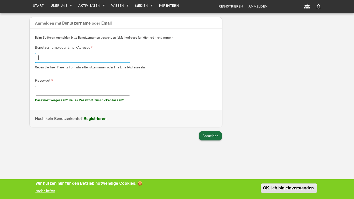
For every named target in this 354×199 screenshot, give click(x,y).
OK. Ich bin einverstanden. (289, 188)
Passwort (44, 80)
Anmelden (258, 6)
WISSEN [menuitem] (116, 6)
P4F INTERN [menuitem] (169, 5)
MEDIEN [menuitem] (140, 6)
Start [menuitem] (38, 5)
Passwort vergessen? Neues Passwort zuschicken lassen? (79, 100)
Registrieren (231, 6)
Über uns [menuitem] (57, 6)
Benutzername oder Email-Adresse (64, 47)
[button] (318, 6)
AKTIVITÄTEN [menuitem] (88, 6)
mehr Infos (45, 190)
